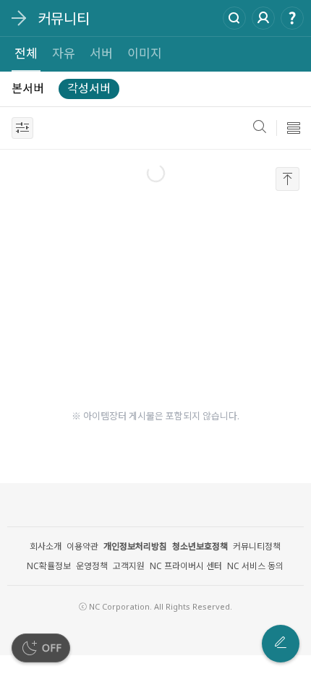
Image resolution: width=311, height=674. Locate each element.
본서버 (28, 88)
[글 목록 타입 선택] (294, 128)
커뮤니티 (64, 18)
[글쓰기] (280, 643)
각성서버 (89, 88)
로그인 (263, 18)
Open (18, 18)
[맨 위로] (287, 179)
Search (234, 18)
